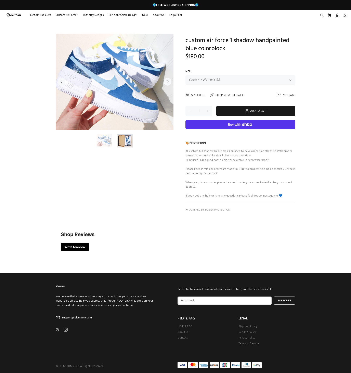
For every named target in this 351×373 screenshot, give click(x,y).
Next (167, 82)
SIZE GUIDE (198, 95)
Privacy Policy (246, 337)
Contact (183, 337)
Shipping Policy (248, 326)
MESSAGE (289, 95)
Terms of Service (248, 343)
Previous (61, 82)
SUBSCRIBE (284, 300)
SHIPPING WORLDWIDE (230, 95)
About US (183, 332)
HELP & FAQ (185, 326)
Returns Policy (247, 332)
